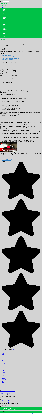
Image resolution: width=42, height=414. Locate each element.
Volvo (3, 14)
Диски (4, 33)
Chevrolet (4, 11)
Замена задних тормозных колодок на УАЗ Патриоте (7, 391)
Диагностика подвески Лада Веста (6, 55)
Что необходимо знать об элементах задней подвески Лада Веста (10, 58)
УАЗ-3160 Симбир (4, 380)
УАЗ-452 (3, 382)
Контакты (3, 7)
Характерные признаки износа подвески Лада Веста (9, 56)
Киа (2, 367)
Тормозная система (5, 30)
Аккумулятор (3, 364)
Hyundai (3, 354)
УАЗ (2, 377)
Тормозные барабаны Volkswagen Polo (5, 393)
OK (32, 413)
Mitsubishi (4, 17)
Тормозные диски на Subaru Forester (5, 400)
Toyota (4, 13)
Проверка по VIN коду (5, 8)
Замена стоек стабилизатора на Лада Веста (7, 57)
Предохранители (5, 27)
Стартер (4, 28)
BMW (3, 23)
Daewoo (4, 18)
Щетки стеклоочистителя (6, 31)
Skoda (3, 19)
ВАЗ (3, 15)
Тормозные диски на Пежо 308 (4, 404)
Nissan (4, 12)
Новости (3, 368)
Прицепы (3, 35)
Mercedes (4, 24)
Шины (4, 34)
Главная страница (2, 39)
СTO (2, 37)
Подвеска (3, 370)
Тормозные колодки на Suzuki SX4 (4, 395)
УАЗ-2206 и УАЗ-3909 (4, 379)
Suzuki (4, 21)
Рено (3, 25)
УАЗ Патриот (3, 378)
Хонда (4, 10)
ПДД (2, 369)
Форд (2, 383)
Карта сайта (3, 407)
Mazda (4, 22)
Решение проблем (4, 26)
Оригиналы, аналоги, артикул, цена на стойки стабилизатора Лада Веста (11, 54)
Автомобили (3, 9)
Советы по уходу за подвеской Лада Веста (7, 59)
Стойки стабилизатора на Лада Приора (7, 159)
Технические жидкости (6, 29)
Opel (3, 16)
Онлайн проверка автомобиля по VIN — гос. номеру (9, 409)
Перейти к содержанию (3, 0)
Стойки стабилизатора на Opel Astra (6, 160)
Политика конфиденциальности (6, 408)
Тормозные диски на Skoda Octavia (5, 402)
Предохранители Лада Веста (5, 157)
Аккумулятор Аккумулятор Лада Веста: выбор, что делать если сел (10, 158)
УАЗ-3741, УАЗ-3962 (4, 381)
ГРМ (3, 32)
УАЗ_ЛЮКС (3, 3)
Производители (4, 36)
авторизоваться (15, 349)
